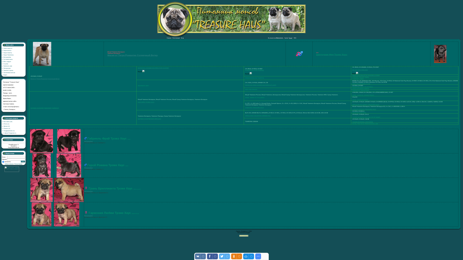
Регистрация (176, 38)
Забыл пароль (9, 164)
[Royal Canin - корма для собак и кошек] (12, 171)
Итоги (5, 124)
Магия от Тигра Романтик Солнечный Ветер (132, 55)
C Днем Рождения (8, 133)
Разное (5, 128)
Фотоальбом (88, 141)
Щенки (5, 126)
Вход (182, 38)
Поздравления (7, 130)
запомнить (7, 161)
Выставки (6, 121)
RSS (295, 38)
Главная (169, 38)
